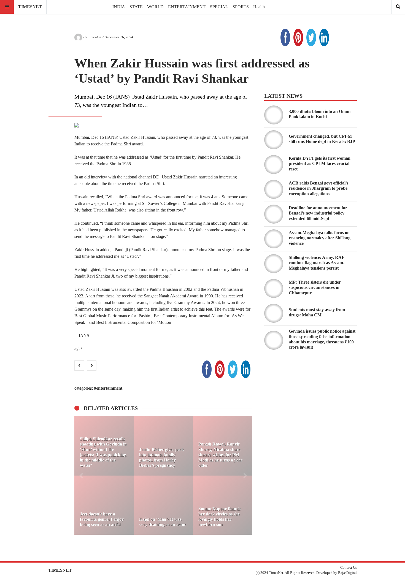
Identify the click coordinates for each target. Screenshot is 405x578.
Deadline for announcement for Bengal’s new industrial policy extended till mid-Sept (318, 213)
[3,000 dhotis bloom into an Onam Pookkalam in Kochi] (273, 114)
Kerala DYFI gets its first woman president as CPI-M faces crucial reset (319, 163)
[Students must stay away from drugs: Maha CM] (273, 313)
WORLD (155, 6)
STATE (136, 6)
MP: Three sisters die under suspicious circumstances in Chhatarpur (315, 287)
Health (259, 6)
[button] (81, 475)
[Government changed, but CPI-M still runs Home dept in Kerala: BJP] (273, 139)
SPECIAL (219, 6)
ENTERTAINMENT (187, 6)
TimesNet (94, 37)
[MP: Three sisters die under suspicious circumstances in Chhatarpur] (273, 288)
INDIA (118, 6)
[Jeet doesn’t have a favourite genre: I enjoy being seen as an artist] (104, 505)
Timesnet (30, 6)
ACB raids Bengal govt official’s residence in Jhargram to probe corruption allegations (318, 188)
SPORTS (241, 6)
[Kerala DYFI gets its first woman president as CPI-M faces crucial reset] (273, 164)
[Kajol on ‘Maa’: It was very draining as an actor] (163, 505)
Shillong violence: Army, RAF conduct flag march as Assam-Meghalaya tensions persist (316, 262)
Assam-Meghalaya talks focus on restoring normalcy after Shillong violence (319, 237)
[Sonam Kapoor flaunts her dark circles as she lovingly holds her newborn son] (222, 505)
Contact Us (348, 567)
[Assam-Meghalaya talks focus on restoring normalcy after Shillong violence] (273, 238)
